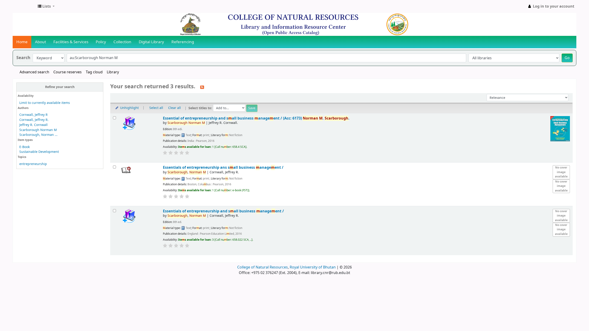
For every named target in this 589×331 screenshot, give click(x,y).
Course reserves (67, 72)
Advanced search (34, 72)
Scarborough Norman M (38, 130)
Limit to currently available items (44, 102)
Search (23, 58)
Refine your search (60, 87)
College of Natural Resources (262, 267)
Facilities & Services (70, 42)
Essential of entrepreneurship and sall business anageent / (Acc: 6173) (256, 118)
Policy (101, 42)
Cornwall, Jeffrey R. (34, 119)
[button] (46, 6)
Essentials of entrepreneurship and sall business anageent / (223, 211)
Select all (156, 108)
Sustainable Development (39, 151)
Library (113, 72)
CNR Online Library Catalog (24, 6)
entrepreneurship (33, 164)
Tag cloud (94, 72)
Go (567, 58)
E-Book (24, 147)
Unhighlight (129, 108)
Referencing (182, 42)
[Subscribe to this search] (202, 87)
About (40, 42)
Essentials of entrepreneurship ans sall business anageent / (223, 167)
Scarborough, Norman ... (38, 134)
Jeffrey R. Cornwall (33, 125)
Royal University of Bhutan (313, 267)
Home (22, 42)
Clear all (174, 108)
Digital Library (151, 42)
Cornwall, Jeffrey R (33, 114)
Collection (122, 42)
